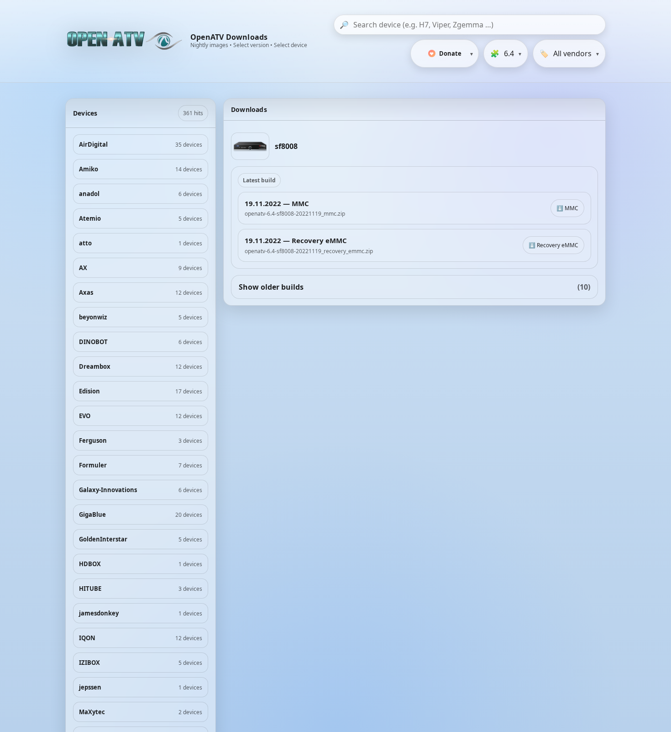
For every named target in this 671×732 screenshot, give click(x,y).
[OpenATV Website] (125, 41)
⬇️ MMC (567, 208)
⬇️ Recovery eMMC (553, 245)
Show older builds (414, 287)
